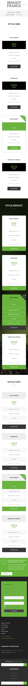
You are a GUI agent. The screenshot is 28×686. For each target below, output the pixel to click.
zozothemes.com (18, 661)
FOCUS (13, 673)
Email (5, 600)
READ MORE (14, 66)
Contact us (6, 573)
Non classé (13, 678)
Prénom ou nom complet (10, 595)
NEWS (13, 675)
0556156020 (6, 636)
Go (25, 664)
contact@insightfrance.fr (7, 638)
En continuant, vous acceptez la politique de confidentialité (12, 607)
